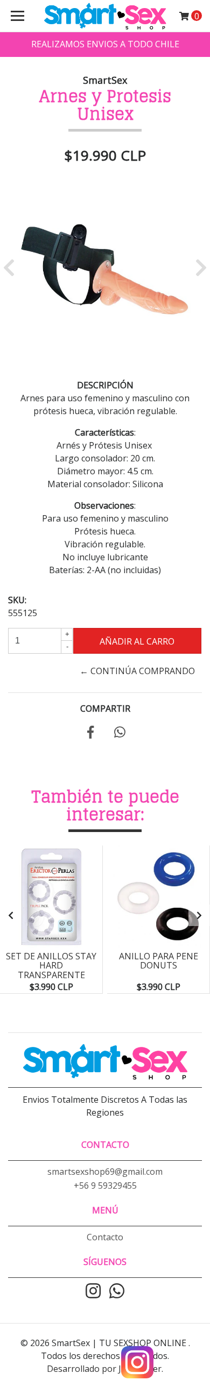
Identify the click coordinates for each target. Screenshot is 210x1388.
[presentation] (11, 915)
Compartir (105, 708)
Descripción (105, 385)
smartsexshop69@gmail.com (105, 1171)
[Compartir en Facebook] (90, 734)
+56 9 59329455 (105, 1185)
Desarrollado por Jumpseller (104, 1369)
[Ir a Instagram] (93, 1292)
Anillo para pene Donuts (158, 961)
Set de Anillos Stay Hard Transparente (51, 965)
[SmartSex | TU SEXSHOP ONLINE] (105, 16)
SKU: (17, 600)
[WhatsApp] (117, 1292)
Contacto (105, 1237)
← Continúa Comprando (137, 671)
